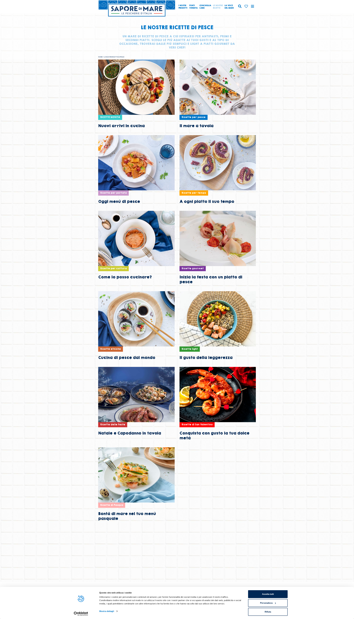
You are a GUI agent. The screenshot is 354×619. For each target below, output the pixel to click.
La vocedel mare (229, 6)
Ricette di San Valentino (197, 424)
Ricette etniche (110, 349)
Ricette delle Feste (112, 424)
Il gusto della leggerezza (205, 357)
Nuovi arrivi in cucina (121, 126)
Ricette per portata (113, 193)
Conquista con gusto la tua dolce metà (214, 435)
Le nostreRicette (218, 6)
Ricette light (190, 349)
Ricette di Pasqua (111, 505)
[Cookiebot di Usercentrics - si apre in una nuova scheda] (81, 614)
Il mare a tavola (196, 126)
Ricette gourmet (193, 268)
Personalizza (266, 603)
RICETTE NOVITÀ (110, 117)
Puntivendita (193, 6)
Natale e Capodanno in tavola (129, 433)
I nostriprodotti (182, 6)
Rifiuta (268, 612)
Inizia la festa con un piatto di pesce (210, 279)
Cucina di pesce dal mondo (126, 357)
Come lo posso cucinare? (125, 277)
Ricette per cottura (113, 268)
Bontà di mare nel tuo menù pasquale (127, 516)
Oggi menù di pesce (119, 201)
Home (100, 57)
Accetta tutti (268, 594)
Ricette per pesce (193, 117)
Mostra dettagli (106, 611)
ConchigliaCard (205, 6)
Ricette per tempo (194, 193)
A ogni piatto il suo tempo (206, 201)
